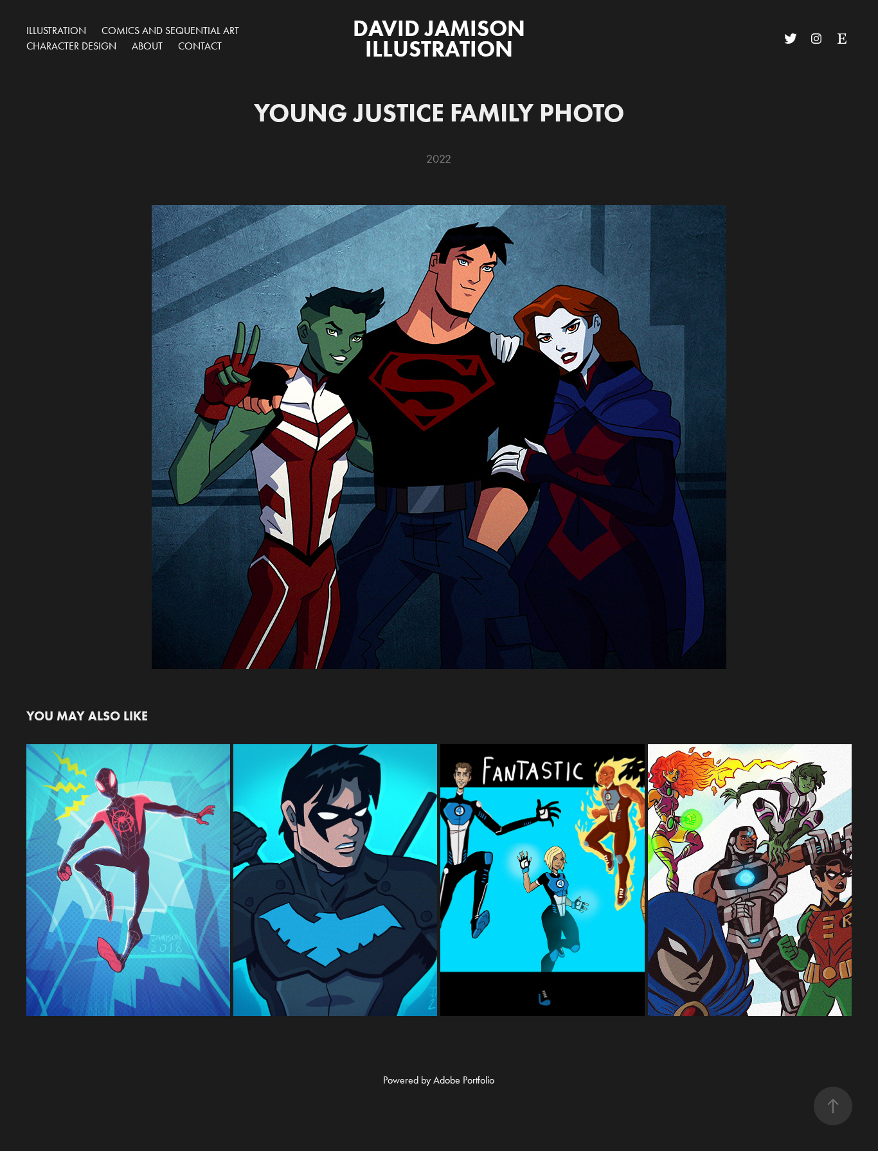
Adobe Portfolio (463, 1080)
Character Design (71, 46)
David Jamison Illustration (441, 38)
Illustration (56, 30)
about (147, 46)
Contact (200, 46)
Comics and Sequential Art (170, 30)
